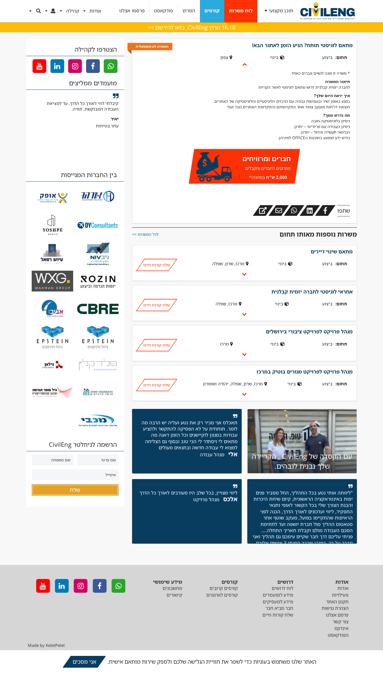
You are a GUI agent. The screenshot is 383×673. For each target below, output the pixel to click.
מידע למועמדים (278, 595)
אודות (343, 588)
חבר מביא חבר (279, 608)
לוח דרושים (282, 588)
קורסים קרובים (223, 588)
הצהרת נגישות (335, 608)
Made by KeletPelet (46, 645)
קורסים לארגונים (222, 595)
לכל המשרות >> (145, 234)
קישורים (174, 595)
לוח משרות (241, 10)
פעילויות (340, 595)
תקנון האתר (337, 602)
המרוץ (189, 10)
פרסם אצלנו (337, 615)
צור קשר (341, 622)
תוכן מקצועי (281, 10)
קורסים (212, 10)
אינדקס (341, 628)
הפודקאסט (338, 635)
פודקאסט (163, 10)
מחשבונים (172, 588)
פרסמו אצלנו (132, 10)
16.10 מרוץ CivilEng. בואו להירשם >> (191, 27)
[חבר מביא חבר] (244, 167)
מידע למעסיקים (278, 602)
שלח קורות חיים (156, 264)
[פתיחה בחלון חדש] (263, 210)
